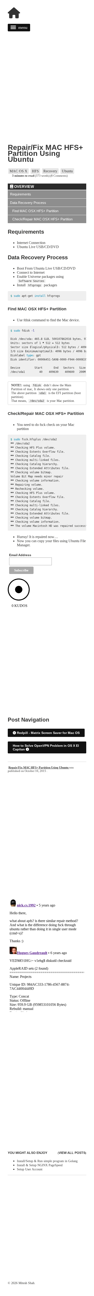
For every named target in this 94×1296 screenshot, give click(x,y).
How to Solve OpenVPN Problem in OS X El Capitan (46, 747)
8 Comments (59, 175)
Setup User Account (29, 1169)
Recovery (50, 171)
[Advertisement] (47, 93)
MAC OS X (18, 171)
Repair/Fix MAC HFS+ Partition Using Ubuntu (45, 153)
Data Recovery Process (28, 203)
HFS (35, 171)
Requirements (20, 194)
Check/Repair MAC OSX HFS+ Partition (42, 219)
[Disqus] (47, 954)
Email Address (20, 555)
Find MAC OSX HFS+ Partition (35, 211)
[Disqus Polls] (47, 836)
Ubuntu (67, 171)
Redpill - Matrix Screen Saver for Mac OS (48, 733)
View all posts (72, 1153)
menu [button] (22, 27)
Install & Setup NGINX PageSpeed (40, 1165)
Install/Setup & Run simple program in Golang (47, 1161)
